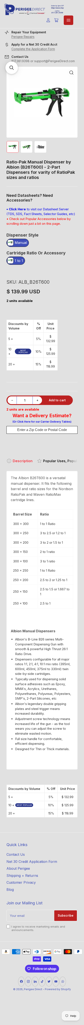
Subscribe (65, 915)
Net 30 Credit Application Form (31, 861)
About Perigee (18, 868)
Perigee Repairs (22, 36)
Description (23, 461)
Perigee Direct (33, 989)
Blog (10, 889)
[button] (11, 68)
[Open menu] (68, 20)
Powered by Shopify (58, 989)
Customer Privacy (21, 882)
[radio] (17, 243)
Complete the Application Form (33, 49)
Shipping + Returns (22, 875)
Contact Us (15, 854)
